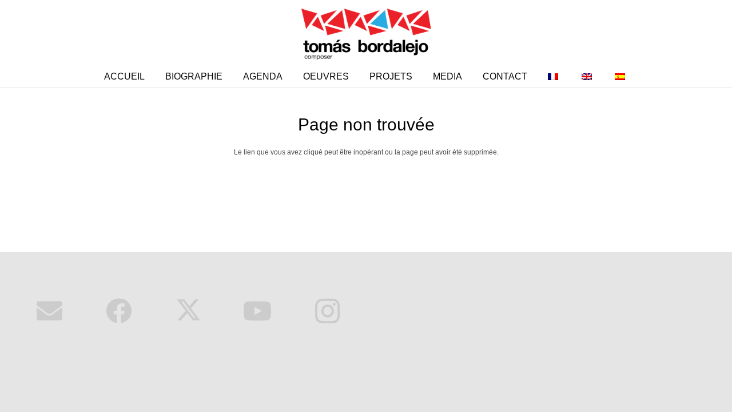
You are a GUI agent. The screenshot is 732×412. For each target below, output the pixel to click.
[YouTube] (258, 311)
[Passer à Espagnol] (621, 76)
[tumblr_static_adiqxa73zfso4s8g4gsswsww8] (366, 33)
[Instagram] (327, 311)
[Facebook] (119, 311)
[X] (188, 311)
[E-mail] (49, 311)
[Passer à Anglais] (588, 76)
